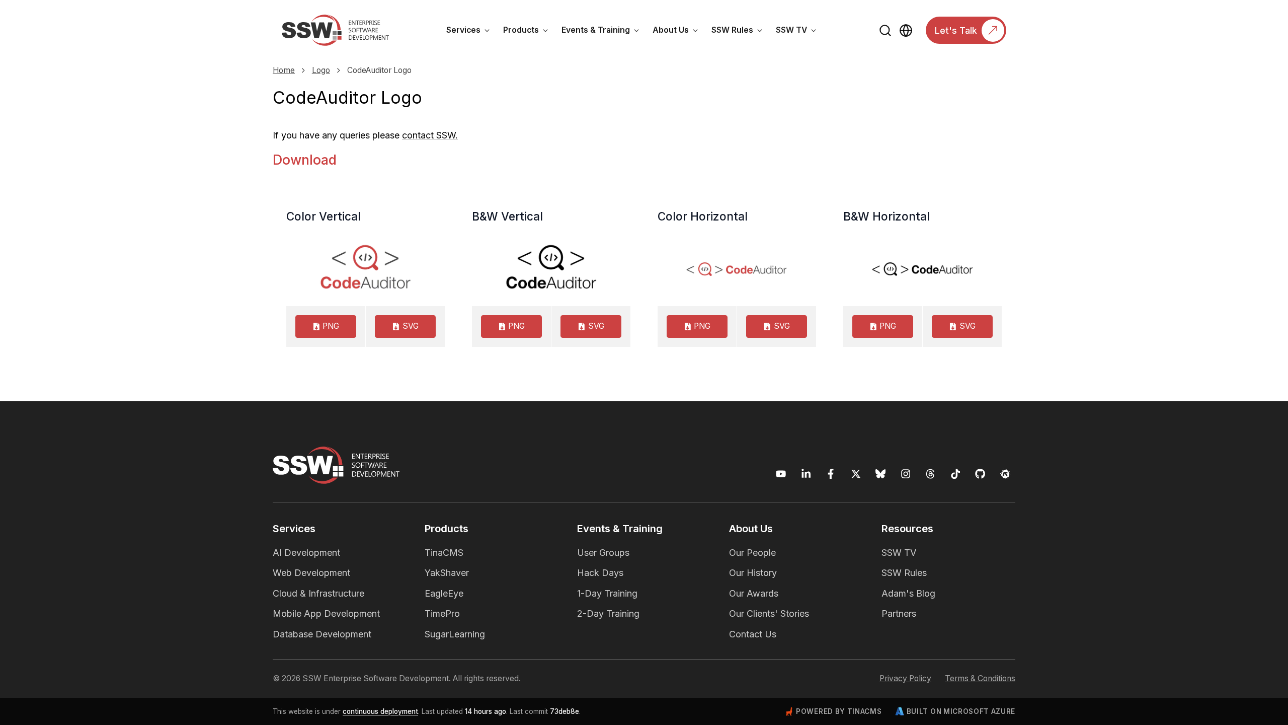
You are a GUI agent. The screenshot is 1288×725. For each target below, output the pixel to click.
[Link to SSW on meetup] (1005, 474)
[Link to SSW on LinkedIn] (806, 474)
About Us (679, 31)
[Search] (885, 30)
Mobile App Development (326, 613)
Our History (753, 572)
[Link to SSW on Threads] (930, 474)
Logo (321, 70)
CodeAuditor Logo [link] (379, 70)
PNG (331, 326)
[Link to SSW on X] (856, 474)
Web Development (311, 572)
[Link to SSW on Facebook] (831, 474)
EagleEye (444, 593)
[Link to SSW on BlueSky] (880, 474)
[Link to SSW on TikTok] (955, 474)
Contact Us (752, 634)
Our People (752, 552)
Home (284, 70)
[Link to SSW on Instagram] (906, 474)
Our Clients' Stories (769, 613)
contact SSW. (430, 135)
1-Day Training (607, 593)
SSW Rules (740, 31)
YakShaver (447, 572)
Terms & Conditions (980, 678)
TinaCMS (444, 552)
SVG (411, 326)
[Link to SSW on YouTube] (781, 474)
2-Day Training (608, 613)
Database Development (322, 634)
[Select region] (906, 30)
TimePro (442, 613)
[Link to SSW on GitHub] (980, 474)
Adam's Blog (908, 593)
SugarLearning (455, 634)
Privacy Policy (905, 678)
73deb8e (564, 711)
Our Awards (753, 593)
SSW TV (799, 31)
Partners (898, 613)
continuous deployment (380, 711)
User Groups (603, 552)
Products (529, 31)
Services (471, 31)
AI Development (306, 552)
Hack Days (600, 572)
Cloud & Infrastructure (318, 593)
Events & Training (603, 31)
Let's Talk (956, 30)
